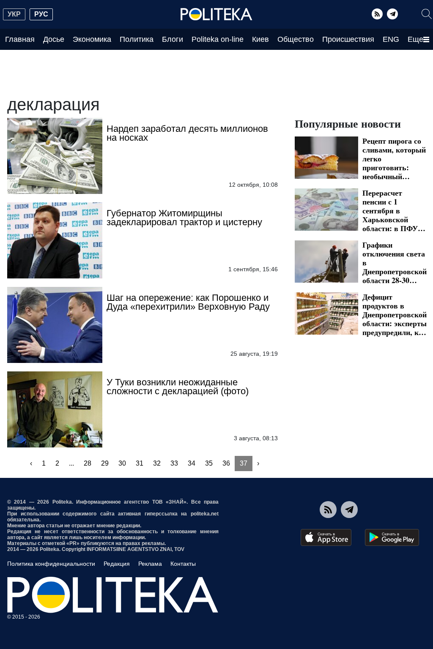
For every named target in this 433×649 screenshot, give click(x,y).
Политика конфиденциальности (51, 563)
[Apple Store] (326, 537)
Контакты (183, 563)
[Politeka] (216, 14)
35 (209, 463)
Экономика (92, 39)
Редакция (117, 563)
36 (226, 463)
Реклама (150, 563)
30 (122, 463)
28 (87, 463)
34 (191, 463)
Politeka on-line (218, 39)
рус (41, 14)
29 (105, 463)
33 (174, 463)
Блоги (172, 39)
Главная (20, 39)
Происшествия (348, 39)
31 (139, 463)
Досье (53, 39)
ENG (391, 39)
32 (157, 463)
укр (14, 14)
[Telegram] (392, 13)
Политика (136, 39)
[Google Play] (391, 537)
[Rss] (377, 13)
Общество (295, 39)
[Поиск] (426, 13)
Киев (260, 39)
